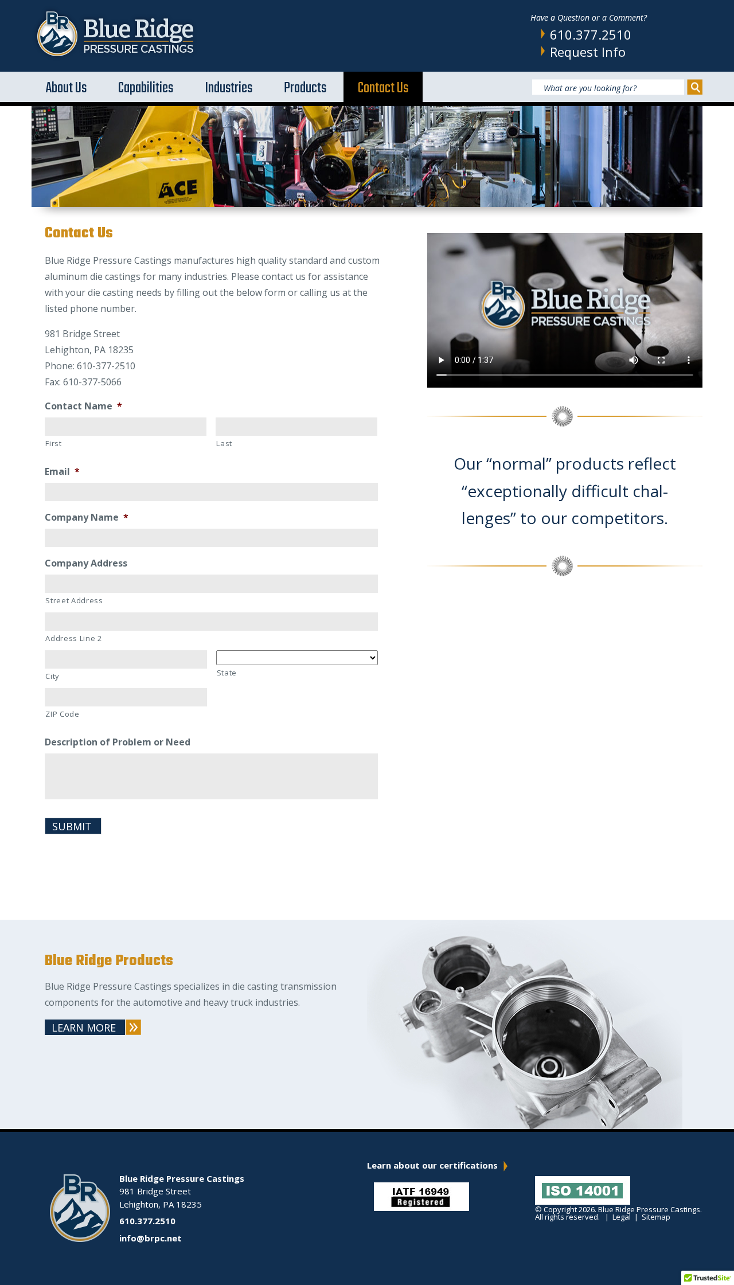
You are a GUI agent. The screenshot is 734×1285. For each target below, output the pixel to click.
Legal (621, 1217)
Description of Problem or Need (117, 742)
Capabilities (145, 88)
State (227, 672)
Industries (228, 88)
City (52, 676)
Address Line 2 (73, 638)
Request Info (588, 51)
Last (224, 443)
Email (62, 472)
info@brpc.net (150, 1238)
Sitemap (656, 1217)
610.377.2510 (590, 34)
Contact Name (83, 406)
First (53, 443)
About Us (66, 88)
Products (305, 88)
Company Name (86, 517)
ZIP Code (62, 714)
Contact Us (383, 88)
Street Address (74, 600)
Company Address (86, 563)
